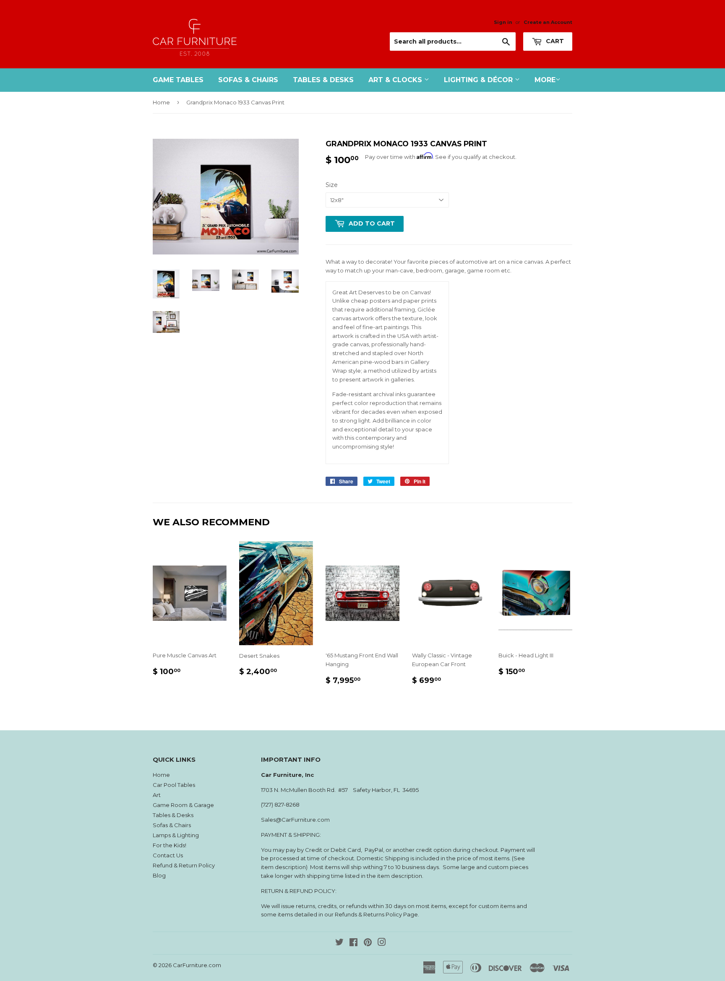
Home (161, 102)
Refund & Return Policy (184, 865)
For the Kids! (169, 845)
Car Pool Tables (174, 784)
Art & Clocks (396, 80)
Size (332, 185)
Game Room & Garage (183, 805)
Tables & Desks (323, 80)
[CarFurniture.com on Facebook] (353, 943)
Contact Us (168, 855)
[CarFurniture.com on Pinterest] (367, 943)
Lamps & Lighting (176, 835)
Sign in (503, 22)
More (545, 80)
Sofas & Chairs (248, 80)
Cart (554, 41)
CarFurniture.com (197, 965)
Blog (159, 875)
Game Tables (178, 80)
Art (157, 795)
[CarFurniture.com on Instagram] (382, 943)
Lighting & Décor (479, 80)
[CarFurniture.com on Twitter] (339, 943)
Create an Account (548, 22)
